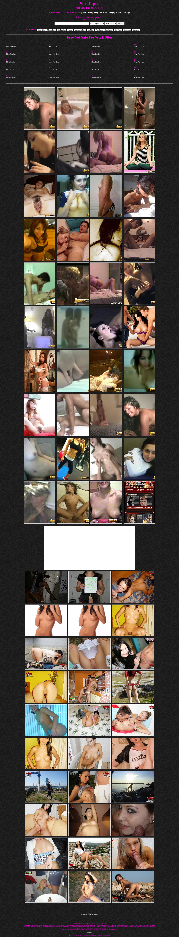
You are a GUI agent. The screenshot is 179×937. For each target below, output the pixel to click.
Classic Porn (51, 30)
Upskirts (136, 30)
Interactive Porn (80, 30)
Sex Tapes (118, 30)
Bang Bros (82, 12)
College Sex (62, 30)
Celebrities (41, 30)
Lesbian (90, 30)
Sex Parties (109, 30)
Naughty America (115, 12)
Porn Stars (99, 30)
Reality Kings (93, 12)
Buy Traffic (89, 932)
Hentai (70, 30)
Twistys (127, 12)
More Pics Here (11, 46)
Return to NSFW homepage (89, 914)
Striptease (127, 30)
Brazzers (103, 12)
